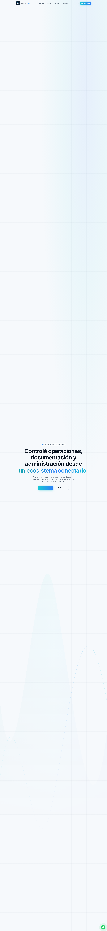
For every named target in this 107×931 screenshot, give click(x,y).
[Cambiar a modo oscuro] (78, 3)
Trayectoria (42, 3)
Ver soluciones (46, 488)
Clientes (49, 3)
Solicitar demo (85, 3)
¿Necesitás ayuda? (98, 922)
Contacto (65, 3)
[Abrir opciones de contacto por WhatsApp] (103, 927)
